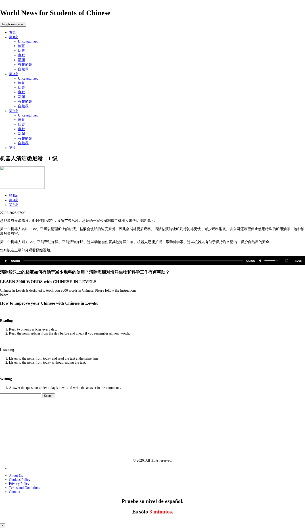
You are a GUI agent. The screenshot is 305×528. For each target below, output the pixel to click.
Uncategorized (28, 41)
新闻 (21, 60)
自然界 (23, 69)
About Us (16, 475)
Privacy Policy (19, 484)
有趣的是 (25, 64)
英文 (12, 148)
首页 (12, 32)
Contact (14, 492)
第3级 (13, 111)
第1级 (13, 37)
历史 (21, 50)
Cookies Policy (19, 479)
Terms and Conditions (24, 488)
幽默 (21, 55)
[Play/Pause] (5, 261)
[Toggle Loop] (286, 261)
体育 (21, 46)
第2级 (13, 74)
